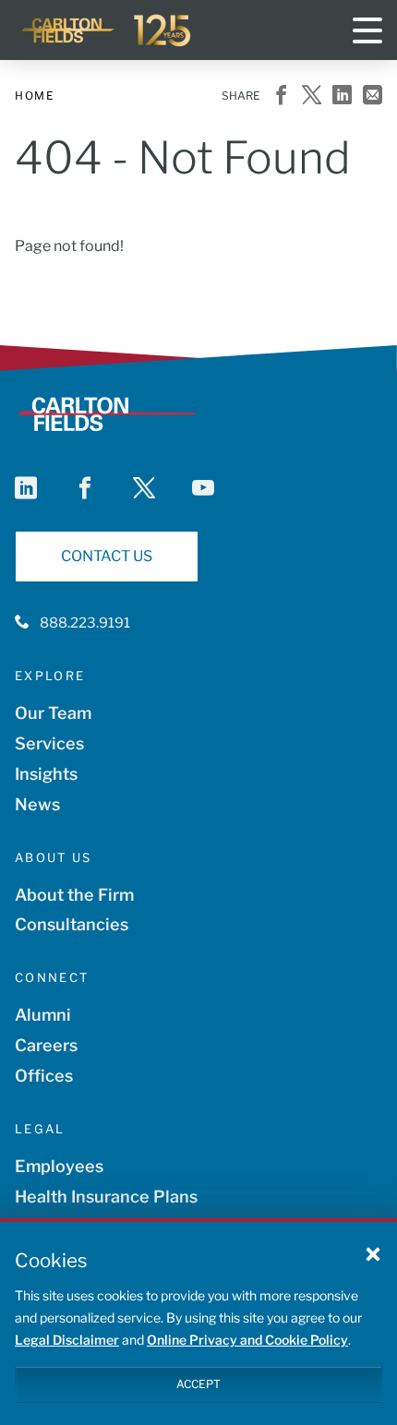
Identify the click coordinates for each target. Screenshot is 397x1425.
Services (49, 743)
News (37, 804)
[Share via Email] (372, 96)
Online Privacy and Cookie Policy (247, 1339)
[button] (373, 1253)
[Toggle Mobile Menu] (367, 30)
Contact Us (106, 556)
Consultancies (71, 924)
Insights (46, 774)
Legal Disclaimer (67, 1339)
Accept (198, 1384)
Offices (44, 1075)
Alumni (43, 1014)
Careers (46, 1045)
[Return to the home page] (107, 30)
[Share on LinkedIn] (342, 96)
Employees (59, 1166)
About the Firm (74, 894)
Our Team (53, 713)
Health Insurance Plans (106, 1196)
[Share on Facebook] (281, 96)
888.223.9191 (85, 623)
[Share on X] (311, 96)
